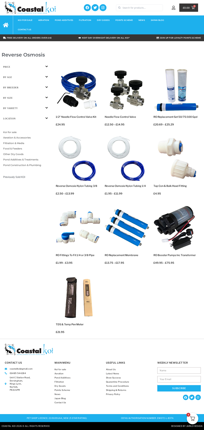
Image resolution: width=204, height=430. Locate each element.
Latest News (112, 373)
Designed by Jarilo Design (186, 426)
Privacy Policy (113, 394)
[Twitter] (95, 7)
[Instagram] (102, 7)
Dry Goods (103, 20)
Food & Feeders (12, 148)
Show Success (113, 377)
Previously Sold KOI (14, 177)
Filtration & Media (13, 143)
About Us (111, 369)
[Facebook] (87, 7)
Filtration (85, 20)
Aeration (43, 20)
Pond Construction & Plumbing (22, 165)
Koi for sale (25, 20)
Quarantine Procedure (117, 382)
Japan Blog (157, 20)
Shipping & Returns (116, 390)
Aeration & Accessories (17, 137)
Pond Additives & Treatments (20, 159)
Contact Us (24, 29)
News (141, 20)
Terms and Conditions (117, 386)
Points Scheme (124, 20)
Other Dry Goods (13, 154)
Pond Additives (64, 20)
